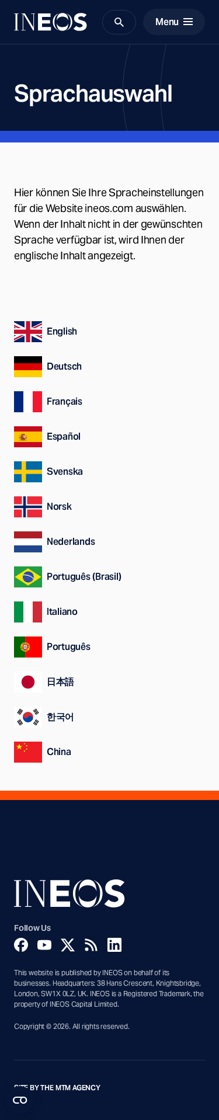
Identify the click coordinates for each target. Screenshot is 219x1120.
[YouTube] (44, 945)
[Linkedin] (114, 945)
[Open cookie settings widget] (20, 1100)
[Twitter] (68, 945)
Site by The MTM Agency (57, 1088)
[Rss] (91, 945)
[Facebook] (21, 945)
